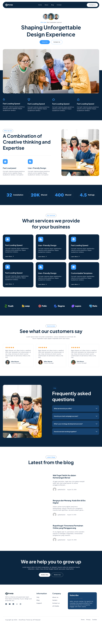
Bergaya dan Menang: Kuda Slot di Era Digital (69, 501)
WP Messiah (36, 620)
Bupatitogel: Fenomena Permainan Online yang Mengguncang (68, 526)
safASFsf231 (61, 489)
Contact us (92, 5)
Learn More (8, 256)
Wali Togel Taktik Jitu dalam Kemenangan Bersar (64, 476)
